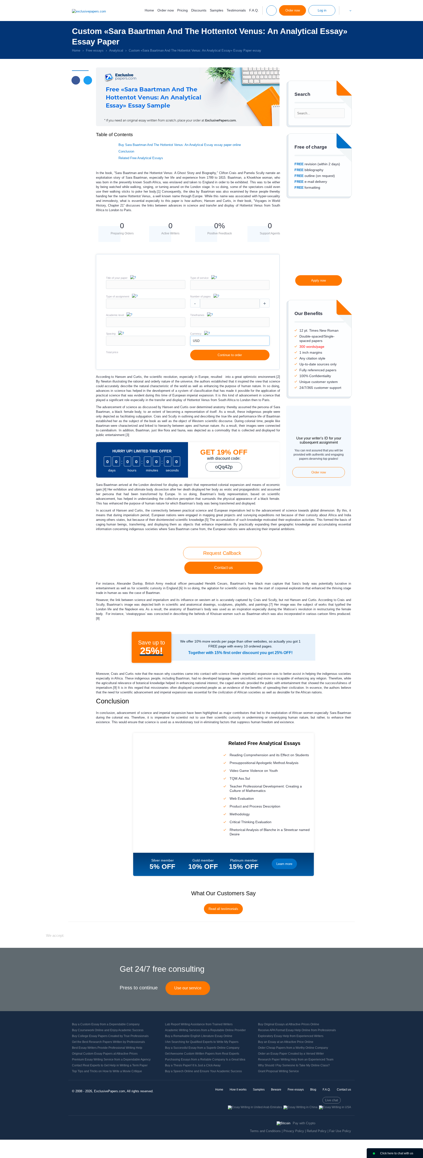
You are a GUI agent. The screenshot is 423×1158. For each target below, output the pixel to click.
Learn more (284, 864)
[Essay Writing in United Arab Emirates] (255, 1107)
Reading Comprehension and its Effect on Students (269, 755)
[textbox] (230, 285)
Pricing (182, 10)
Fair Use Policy (340, 1131)
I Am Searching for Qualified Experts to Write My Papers (201, 1042)
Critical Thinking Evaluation (250, 822)
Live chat (331, 1100)
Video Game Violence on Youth (254, 771)
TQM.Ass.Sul (240, 778)
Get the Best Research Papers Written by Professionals (108, 1042)
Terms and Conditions (265, 1131)
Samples (216, 10)
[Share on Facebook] (75, 80)
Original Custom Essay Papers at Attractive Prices (105, 1053)
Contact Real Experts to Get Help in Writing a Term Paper (110, 1065)
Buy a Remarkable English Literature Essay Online (198, 1036)
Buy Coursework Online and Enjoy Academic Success (107, 1030)
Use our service (187, 988)
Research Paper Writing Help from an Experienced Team (295, 1059)
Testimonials (236, 10)
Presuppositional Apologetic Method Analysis (264, 763)
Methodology (240, 814)
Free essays (296, 1089)
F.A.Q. (254, 10)
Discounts (198, 10)
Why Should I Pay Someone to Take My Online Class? (294, 1065)
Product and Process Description (255, 806)
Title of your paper (117, 277)
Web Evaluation (242, 798)
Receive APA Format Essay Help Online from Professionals (297, 1030)
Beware (276, 1089)
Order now (165, 10)
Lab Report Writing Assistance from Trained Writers (199, 1024)
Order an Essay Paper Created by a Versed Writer (291, 1053)
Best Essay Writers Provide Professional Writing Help (107, 1047)
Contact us (223, 568)
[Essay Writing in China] (300, 1107)
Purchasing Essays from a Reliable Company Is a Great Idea (205, 1059)
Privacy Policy (293, 1131)
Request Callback (222, 553)
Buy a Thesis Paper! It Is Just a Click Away (193, 1065)
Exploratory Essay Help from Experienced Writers (290, 1036)
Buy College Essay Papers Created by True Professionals (110, 1036)
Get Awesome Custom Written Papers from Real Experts (202, 1053)
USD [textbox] (196, 341)
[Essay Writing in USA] (335, 1107)
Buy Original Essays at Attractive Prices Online (288, 1024)
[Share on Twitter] (87, 80)
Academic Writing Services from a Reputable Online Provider (205, 1030)
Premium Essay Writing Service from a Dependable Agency (111, 1059)
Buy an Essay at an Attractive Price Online (285, 1042)
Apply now (318, 280)
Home (149, 10)
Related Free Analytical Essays (140, 158)
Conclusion (126, 151)
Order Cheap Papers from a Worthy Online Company (293, 1047)
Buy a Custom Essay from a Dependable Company (106, 1024)
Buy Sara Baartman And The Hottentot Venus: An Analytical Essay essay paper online (179, 145)
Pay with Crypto (304, 1123)
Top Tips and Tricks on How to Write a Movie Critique (107, 1071)
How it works (238, 1089)
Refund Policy (317, 1131)
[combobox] (230, 289)
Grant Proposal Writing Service (278, 1071)
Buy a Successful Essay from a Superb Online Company (202, 1047)
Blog (313, 1089)
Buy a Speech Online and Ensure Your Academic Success (203, 1071)
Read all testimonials (223, 909)
